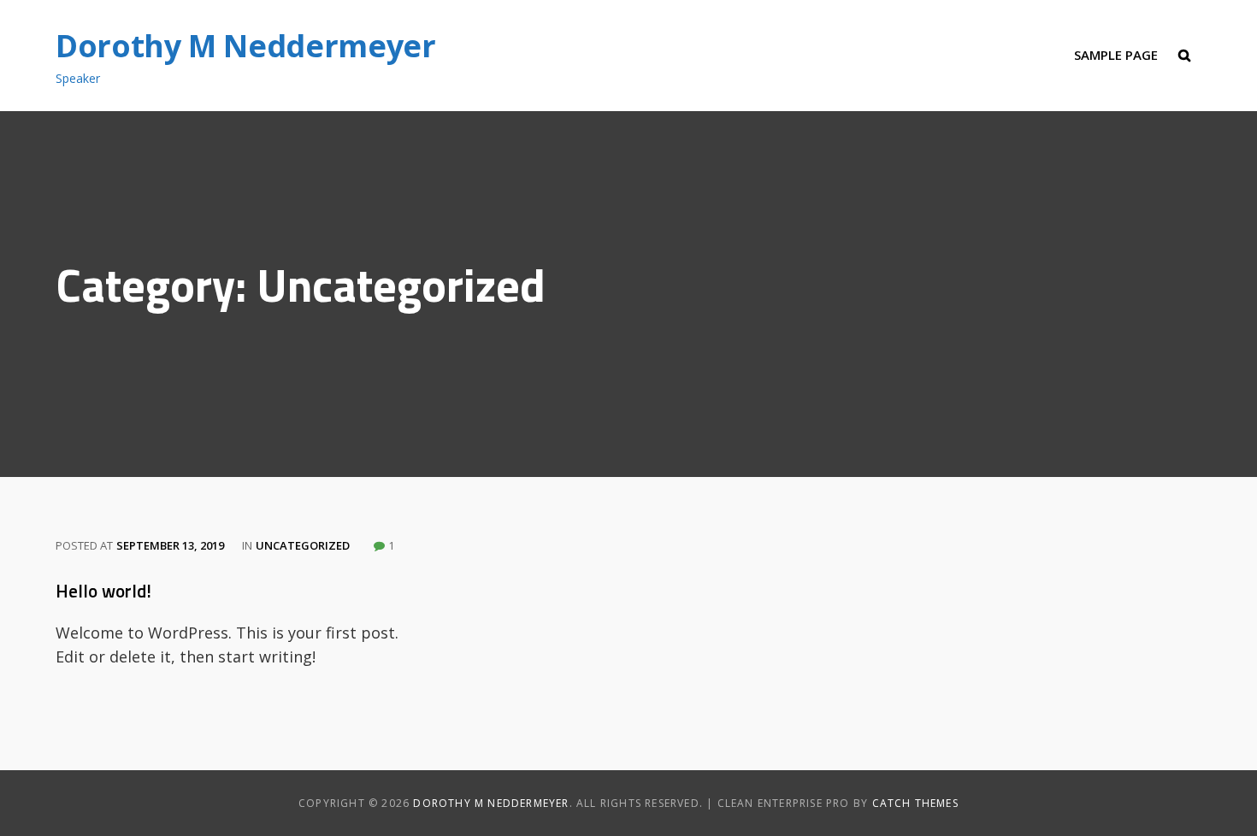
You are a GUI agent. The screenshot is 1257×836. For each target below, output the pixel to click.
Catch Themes (915, 803)
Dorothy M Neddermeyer (245, 46)
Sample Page (1116, 54)
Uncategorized (303, 545)
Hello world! (103, 590)
